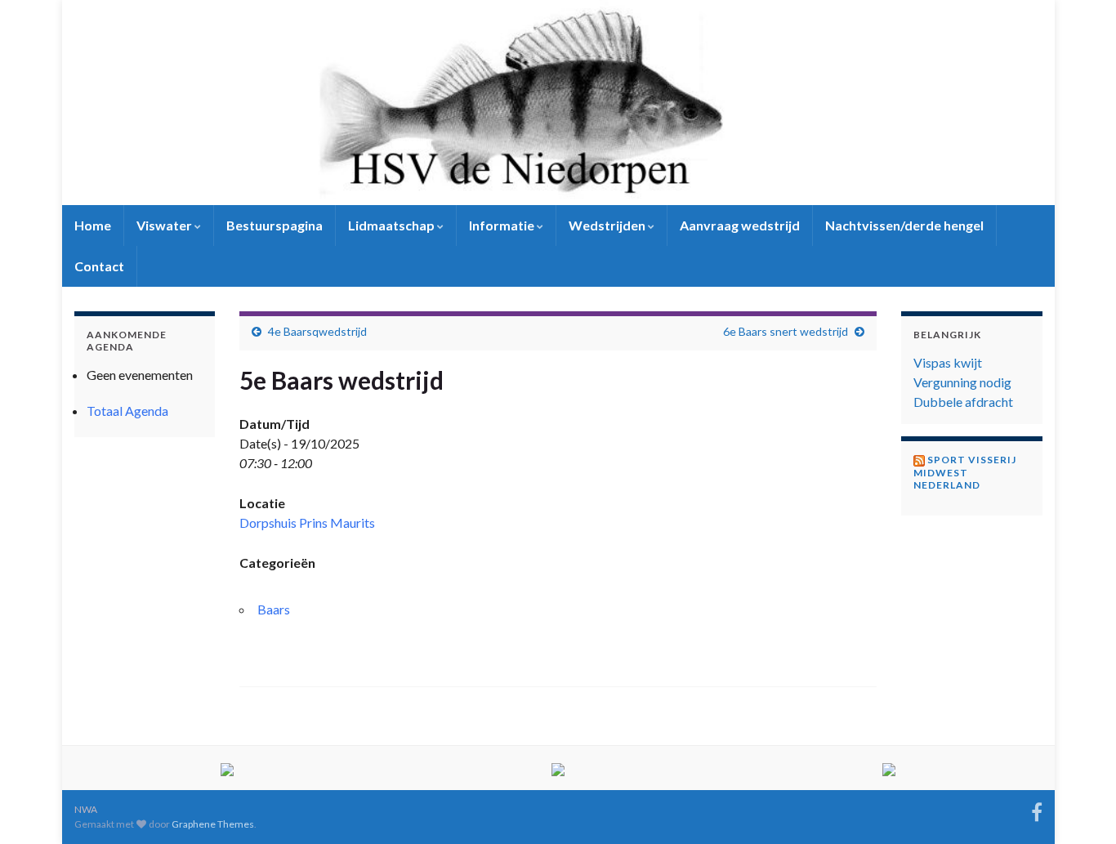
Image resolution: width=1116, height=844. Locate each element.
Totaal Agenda (127, 410)
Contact (99, 266)
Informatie (503, 225)
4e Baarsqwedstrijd (317, 331)
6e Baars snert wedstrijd (785, 331)
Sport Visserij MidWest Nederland (964, 472)
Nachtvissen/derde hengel (904, 225)
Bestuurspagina (274, 225)
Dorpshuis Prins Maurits (307, 522)
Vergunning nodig (962, 382)
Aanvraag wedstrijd (740, 225)
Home (92, 225)
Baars (273, 609)
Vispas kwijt (947, 362)
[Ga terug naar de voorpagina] (558, 102)
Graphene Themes (213, 824)
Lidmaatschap (392, 225)
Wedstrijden (608, 225)
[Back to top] (1079, 807)
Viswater (165, 225)
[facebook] (1036, 809)
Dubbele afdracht (963, 401)
